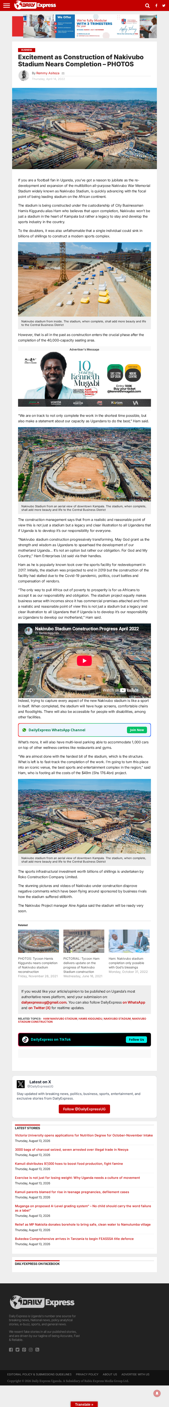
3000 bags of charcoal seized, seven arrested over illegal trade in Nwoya (71, 1149)
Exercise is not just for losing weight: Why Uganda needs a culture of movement (77, 1177)
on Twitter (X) (39, 1008)
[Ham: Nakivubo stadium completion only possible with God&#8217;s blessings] (129, 941)
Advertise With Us (135, 1374)
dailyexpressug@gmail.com (43, 1002)
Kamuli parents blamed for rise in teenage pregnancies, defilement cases (72, 1192)
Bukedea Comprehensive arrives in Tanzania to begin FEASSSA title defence (74, 1239)
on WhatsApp (134, 1002)
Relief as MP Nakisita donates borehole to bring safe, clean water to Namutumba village (83, 1224)
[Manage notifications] (157, 1393)
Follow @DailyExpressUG (84, 1109)
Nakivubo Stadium (117, 1018)
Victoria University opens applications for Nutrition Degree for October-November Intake (84, 1135)
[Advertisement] (124, 1321)
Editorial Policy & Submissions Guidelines (39, 1374)
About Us (110, 1374)
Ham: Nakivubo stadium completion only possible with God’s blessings (126, 963)
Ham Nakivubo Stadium (60, 1018)
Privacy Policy (87, 1374)
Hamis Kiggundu (90, 1018)
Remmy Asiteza (47, 73)
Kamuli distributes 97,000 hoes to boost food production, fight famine (69, 1163)
